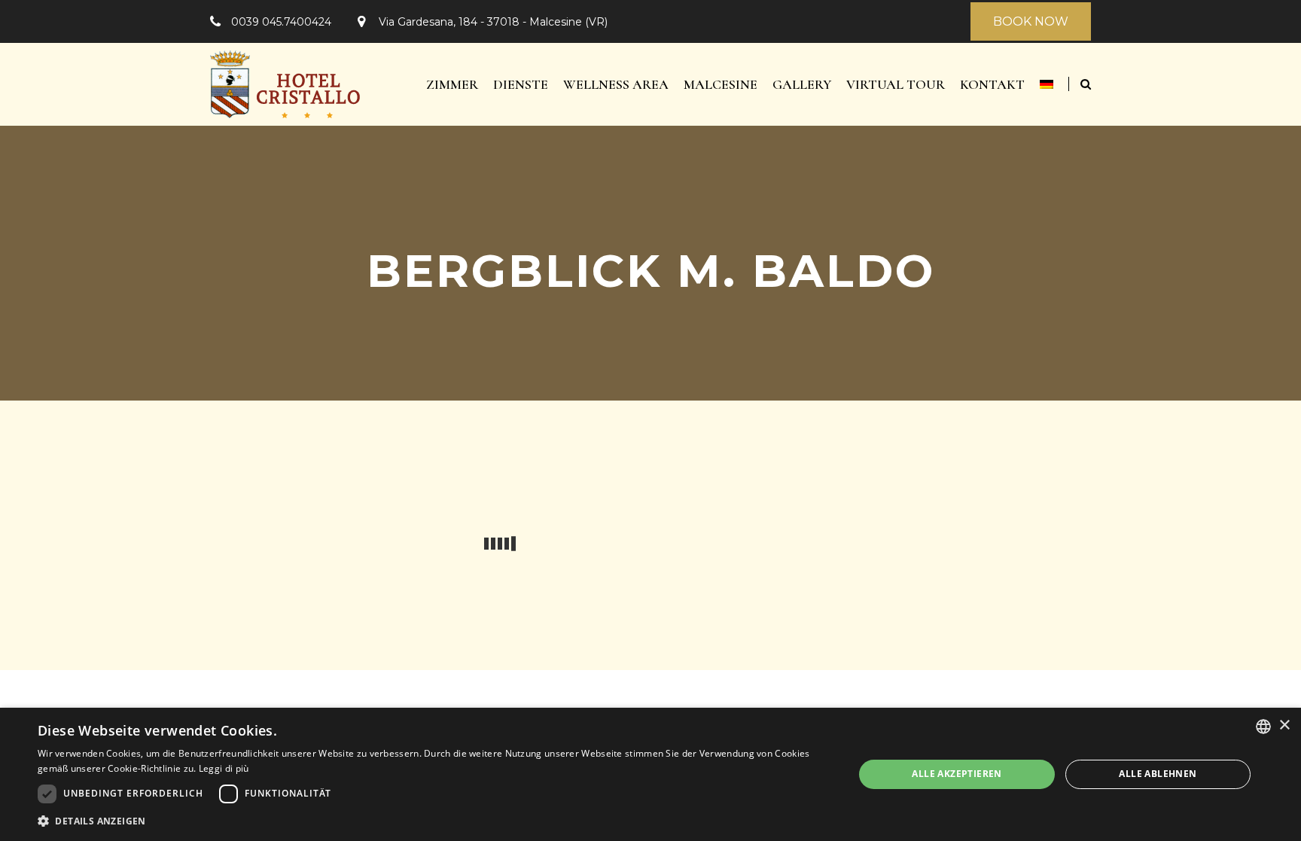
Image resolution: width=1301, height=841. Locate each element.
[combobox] (1263, 726)
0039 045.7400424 (281, 22)
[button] (434, 821)
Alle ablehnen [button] (1157, 773)
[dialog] (650, 774)
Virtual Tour (895, 84)
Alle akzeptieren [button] (956, 773)
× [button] (1284, 725)
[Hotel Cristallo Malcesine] (285, 84)
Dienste (520, 84)
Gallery (801, 84)
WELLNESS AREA (616, 84)
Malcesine (720, 84)
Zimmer (452, 84)
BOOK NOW (1030, 21)
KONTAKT (992, 84)
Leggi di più (224, 768)
